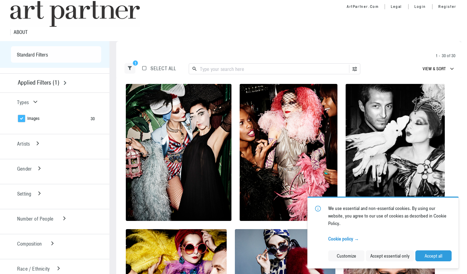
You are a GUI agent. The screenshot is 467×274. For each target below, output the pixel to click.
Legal (396, 6)
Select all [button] (163, 68)
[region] (178, 152)
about (21, 32)
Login (420, 6)
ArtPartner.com (362, 6)
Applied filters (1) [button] (38, 82)
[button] (129, 68)
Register (447, 6)
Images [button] (33, 118)
